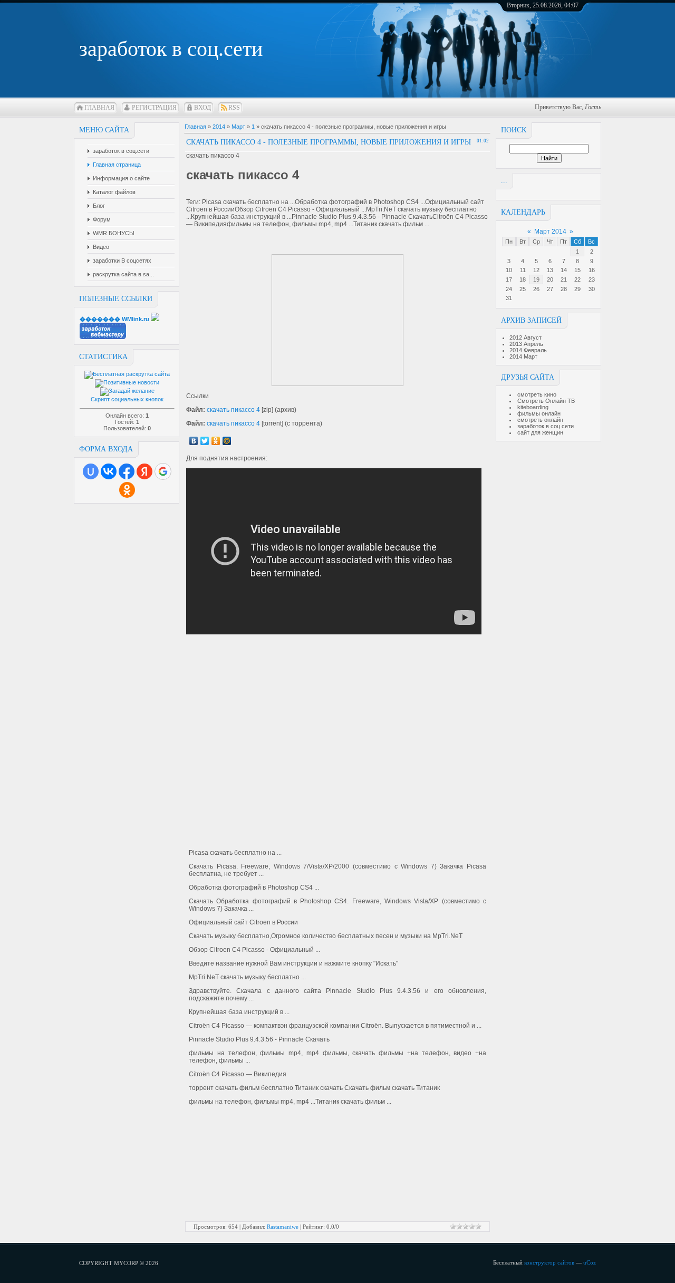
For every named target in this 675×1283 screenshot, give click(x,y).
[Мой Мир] (227, 441)
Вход (202, 107)
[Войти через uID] (91, 471)
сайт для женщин (540, 432)
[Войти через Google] (163, 471)
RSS (234, 107)
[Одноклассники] (215, 441)
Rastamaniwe (282, 1226)
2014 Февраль (528, 350)
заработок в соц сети (545, 426)
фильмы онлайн (539, 413)
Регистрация (154, 107)
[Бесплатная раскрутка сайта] (127, 374)
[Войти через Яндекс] (144, 471)
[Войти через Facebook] (126, 471)
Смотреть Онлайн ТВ (546, 401)
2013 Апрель (526, 344)
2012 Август (525, 337)
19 (536, 279)
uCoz (589, 1262)
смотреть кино (536, 394)
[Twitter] (204, 441)
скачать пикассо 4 (233, 409)
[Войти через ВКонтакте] (109, 471)
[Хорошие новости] (127, 382)
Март (238, 126)
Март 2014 (550, 231)
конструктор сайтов (549, 1262)
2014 (219, 126)
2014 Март (523, 356)
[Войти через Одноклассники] (127, 490)
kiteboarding (532, 407)
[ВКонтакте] (193, 441)
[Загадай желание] (127, 391)
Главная (99, 107)
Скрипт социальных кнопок (127, 399)
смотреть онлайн (540, 420)
